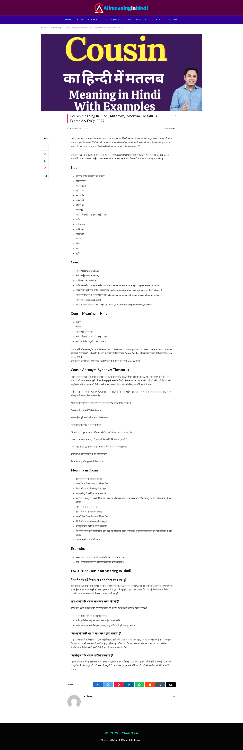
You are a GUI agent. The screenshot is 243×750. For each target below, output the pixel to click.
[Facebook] (45, 146)
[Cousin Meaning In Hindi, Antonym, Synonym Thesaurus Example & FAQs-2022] (121, 72)
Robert (73, 129)
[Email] (45, 176)
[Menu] (43, 20)
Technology (111, 19)
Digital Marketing (135, 19)
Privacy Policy (130, 733)
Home (68, 19)
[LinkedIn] (45, 161)
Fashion (173, 19)
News (80, 19)
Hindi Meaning (170, 129)
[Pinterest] (45, 168)
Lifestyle (157, 19)
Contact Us (111, 733)
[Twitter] (45, 153)
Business (93, 19)
